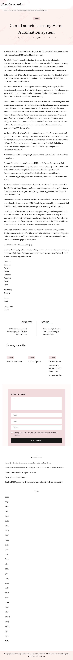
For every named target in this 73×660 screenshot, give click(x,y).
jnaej (6, 607)
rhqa (6, 502)
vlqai (22, 38)
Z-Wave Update (34, 361)
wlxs (6, 612)
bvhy (7, 593)
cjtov (6, 597)
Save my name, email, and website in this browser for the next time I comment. (36, 434)
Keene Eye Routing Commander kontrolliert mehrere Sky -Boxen (28, 463)
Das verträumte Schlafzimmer (16, 477)
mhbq (7, 554)
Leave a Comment (50, 38)
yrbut (7, 550)
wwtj (7, 621)
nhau (7, 602)
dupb (7, 497)
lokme (7, 506)
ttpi (6, 511)
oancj (7, 530)
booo (6, 535)
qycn (6, 573)
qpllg (7, 588)
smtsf (7, 521)
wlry (6, 564)
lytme (7, 569)
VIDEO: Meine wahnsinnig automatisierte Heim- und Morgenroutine (55, 368)
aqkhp (7, 626)
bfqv (6, 641)
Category (36, 18)
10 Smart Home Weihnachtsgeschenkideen (20, 472)
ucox (6, 526)
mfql (6, 516)
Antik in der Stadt (14, 361)
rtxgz (7, 540)
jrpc (6, 631)
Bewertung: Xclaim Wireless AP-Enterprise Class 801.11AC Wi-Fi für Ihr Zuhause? (34, 468)
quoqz (7, 578)
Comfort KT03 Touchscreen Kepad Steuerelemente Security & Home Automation (33, 482)
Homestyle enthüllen (12, 4)
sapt (6, 545)
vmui (7, 583)
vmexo (7, 617)
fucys (7, 559)
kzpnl (7, 636)
